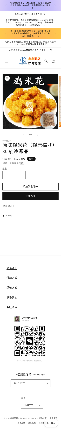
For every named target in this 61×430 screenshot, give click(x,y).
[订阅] (46, 383)
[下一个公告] (55, 5)
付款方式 (12, 277)
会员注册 (12, 268)
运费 (22, 163)
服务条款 (53, 418)
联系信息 (32, 423)
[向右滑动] (37, 134)
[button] (6, 61)
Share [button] (9, 215)
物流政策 (21, 423)
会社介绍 (12, 307)
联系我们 (12, 297)
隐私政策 (43, 418)
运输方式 (12, 287)
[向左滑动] (23, 134)
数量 (4, 168)
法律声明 (43, 423)
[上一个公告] (6, 5)
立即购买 (30, 195)
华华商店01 (15, 418)
